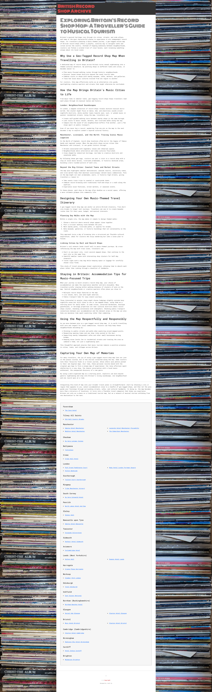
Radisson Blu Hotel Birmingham (77, 642)
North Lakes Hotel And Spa (75, 506)
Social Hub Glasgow (72, 613)
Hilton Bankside (71, 471)
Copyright (107, 680)
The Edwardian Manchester (119, 431)
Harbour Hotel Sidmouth (74, 541)
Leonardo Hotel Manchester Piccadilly (124, 428)
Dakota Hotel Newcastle (74, 524)
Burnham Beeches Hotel (73, 604)
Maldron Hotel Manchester (75, 431)
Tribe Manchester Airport (75, 488)
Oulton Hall (69, 559)
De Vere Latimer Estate (74, 441)
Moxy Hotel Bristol (72, 623)
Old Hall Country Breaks (74, 419)
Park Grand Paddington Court (76, 467)
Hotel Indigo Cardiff (73, 651)
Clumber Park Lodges (73, 578)
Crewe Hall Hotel (71, 459)
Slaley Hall (69, 515)
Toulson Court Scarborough (75, 479)
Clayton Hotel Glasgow (118, 613)
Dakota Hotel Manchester (74, 428)
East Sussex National (73, 596)
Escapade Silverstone (73, 533)
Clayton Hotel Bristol (118, 623)
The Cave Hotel (71, 410)
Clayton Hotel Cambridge (74, 633)
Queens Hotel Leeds (116, 559)
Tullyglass (69, 450)
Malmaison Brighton (72, 659)
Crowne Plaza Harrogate (74, 569)
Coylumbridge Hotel (72, 550)
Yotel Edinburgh (71, 587)
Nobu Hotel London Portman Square (122, 467)
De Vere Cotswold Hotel (74, 497)
